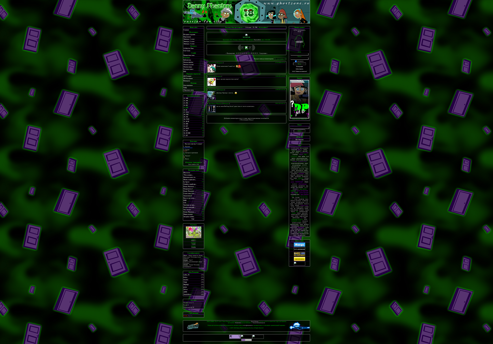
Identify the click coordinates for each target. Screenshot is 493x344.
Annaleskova (187, 294)
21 (257, 53)
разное (292, 182)
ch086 (185, 292)
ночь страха (301, 227)
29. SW (186, 117)
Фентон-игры (187, 67)
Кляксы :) (193, 240)
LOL (184, 202)
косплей (297, 197)
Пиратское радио (294, 224)
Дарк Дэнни (304, 213)
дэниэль (306, 232)
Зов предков (298, 176)
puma (185, 287)
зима (293, 197)
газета (306, 187)
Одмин (296, 192)
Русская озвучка (300, 202)
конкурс (299, 181)
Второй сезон (302, 161)
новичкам (300, 178)
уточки (292, 207)
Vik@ (185, 282)
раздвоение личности (297, 219)
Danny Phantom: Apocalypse (300, 200)
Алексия (211, 76)
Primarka (193, 247)
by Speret (186, 182)
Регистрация (244, 120)
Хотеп (292, 179)
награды (306, 178)
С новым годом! (300, 207)
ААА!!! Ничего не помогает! (299, 71)
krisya (185, 277)
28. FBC (186, 114)
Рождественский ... (189, 207)
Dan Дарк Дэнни (301, 235)
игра (306, 182)
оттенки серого (298, 229)
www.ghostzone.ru (248, 325)
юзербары (295, 154)
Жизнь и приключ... (189, 179)
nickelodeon (294, 173)
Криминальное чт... (189, 177)
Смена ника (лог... (189, 193)
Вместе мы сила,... (189, 198)
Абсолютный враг (296, 165)
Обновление (302, 184)
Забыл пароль (299, 69)
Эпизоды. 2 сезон (188, 41)
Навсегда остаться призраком (301, 172)
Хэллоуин (300, 232)
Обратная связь (188, 90)
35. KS (186, 130)
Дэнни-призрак (294, 210)
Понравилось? (188, 189)
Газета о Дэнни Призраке (302, 159)
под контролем (295, 226)
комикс (306, 208)
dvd (305, 154)
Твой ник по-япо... (189, 205)
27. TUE (186, 112)
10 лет (295, 199)
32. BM (186, 124)
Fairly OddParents (299, 203)
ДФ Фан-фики (188, 78)
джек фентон (301, 186)
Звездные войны (188, 216)
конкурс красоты (295, 214)
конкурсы (295, 189)
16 (246, 53)
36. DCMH (187, 133)
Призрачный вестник (301, 196)
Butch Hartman (255, 321)
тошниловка (294, 186)
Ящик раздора (188, 214)
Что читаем (187, 209)
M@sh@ (186, 284)
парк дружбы (305, 179)
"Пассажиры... (188, 175)
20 (255, 53)
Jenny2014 (212, 62)
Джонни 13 (298, 151)
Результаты (189, 162)
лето (292, 196)
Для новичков (188, 85)
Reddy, (185, 316)
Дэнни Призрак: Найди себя (299, 119)
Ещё (193, 219)
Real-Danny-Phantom (215, 103)
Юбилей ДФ (301, 199)
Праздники (301, 173)
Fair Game (186, 50)
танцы (301, 224)
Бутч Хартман (299, 187)
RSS (184, 71)
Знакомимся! (187, 195)
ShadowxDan (213, 89)
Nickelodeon (238, 322)
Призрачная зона (189, 55)
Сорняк (193, 244)
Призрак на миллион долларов (300, 221)
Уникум (299, 213)
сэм (301, 217)
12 (239, 53)
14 (242, 53)
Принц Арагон (304, 214)
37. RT (186, 135)
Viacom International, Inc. (259, 322)
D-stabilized (305, 200)
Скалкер (294, 213)
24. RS (186, 105)
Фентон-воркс (296, 217)
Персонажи (187, 37)
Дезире (297, 152)
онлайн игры (295, 148)
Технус (305, 219)
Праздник (297, 179)
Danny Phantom (305, 194)
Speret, (190, 316)
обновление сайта (295, 194)
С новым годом (304, 205)
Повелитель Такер (303, 211)
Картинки (186, 57)
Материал (220, 62)
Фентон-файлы (188, 62)
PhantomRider (257, 39)
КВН (185, 200)
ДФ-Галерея (187, 76)
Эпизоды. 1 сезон (188, 39)
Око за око (301, 168)
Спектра (305, 149)
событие (294, 156)
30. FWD (186, 119)
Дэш (297, 211)
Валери (295, 178)
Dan (299, 230)
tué (296, 230)
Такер (305, 217)
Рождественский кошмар (297, 163)
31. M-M (186, 121)
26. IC (185, 110)
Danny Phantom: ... (189, 186)
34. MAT (186, 128)
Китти (293, 151)
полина (296, 216)
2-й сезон (248, 27)
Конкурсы (186, 80)
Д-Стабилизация (295, 233)
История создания (189, 34)
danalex (185, 279)
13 (240, 53)
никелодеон (304, 167)
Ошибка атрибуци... (189, 184)
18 (251, 53)
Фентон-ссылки (188, 64)
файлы (303, 156)
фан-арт (300, 149)
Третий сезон (295, 167)
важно (294, 184)
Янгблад (304, 222)
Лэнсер (295, 232)
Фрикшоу (306, 224)
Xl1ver (185, 289)
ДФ (294, 208)
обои (299, 156)
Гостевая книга (188, 69)
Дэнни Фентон (300, 208)
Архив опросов (197, 162)
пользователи (294, 168)
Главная (186, 30)
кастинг (293, 202)
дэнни (304, 165)
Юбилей (297, 205)
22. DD (186, 100)
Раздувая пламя (304, 152)
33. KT (186, 126)
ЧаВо (185, 87)
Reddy (292, 192)
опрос (301, 154)
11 (237, 53)
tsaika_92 (186, 275)
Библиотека (187, 60)
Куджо (306, 163)
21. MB (186, 98)
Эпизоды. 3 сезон (188, 43)
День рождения (302, 191)
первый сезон (296, 221)
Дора (292, 216)
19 (253, 53)
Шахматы (186, 172)
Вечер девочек (299, 170)
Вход (251, 120)
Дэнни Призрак (303, 193)
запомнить (300, 61)
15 (244, 53)
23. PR (186, 103)
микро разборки (304, 216)
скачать (294, 161)
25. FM (186, 107)
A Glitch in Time (188, 48)
